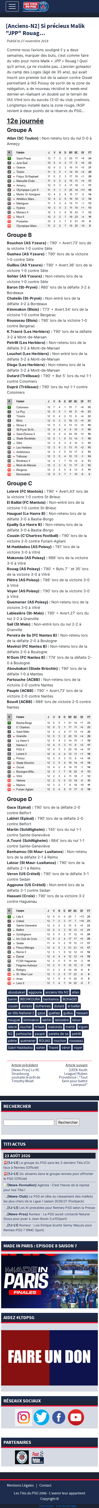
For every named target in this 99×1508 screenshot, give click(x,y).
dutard (59, 1006)
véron (66, 1047)
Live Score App (66, 1506)
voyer (78, 1047)
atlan (75, 992)
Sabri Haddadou (20, 1047)
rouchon (60, 1041)
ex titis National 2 (21, 1013)
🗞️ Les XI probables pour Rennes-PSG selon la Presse (49, 1208)
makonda (55, 1027)
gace (41, 1013)
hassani (82, 1013)
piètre (12, 1041)
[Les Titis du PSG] (35, 6)
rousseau (76, 1041)
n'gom (83, 1027)
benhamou (51, 999)
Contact (45, 1485)
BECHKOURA (30, 999)
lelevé (12, 1027)
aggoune (35, 992)
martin (70, 1027)
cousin (13, 1006)
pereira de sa (58, 1034)
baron (12, 999)
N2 (10, 1034)
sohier (40, 1047)
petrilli (76, 1034)
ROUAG (44, 1041)
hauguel (14, 1020)
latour (76, 1020)
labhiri (46, 1020)
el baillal (74, 1006)
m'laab (40, 1027)
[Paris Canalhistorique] (22, 1456)
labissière (62, 1020)
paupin (40, 1034)
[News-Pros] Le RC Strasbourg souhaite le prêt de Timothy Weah (26, 1075)
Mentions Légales (20, 1485)
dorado (26, 1006)
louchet (25, 1027)
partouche (23, 1034)
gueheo (54, 1013)
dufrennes (43, 1006)
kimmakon (31, 1020)
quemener (27, 1041)
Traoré (53, 1047)
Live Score (46, 1506)
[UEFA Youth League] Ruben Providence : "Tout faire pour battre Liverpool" (73, 1077)
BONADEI (70, 999)
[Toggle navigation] (12, 6)
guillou (68, 1013)
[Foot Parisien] (37, 1456)
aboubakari (16, 992)
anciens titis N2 (56, 992)
